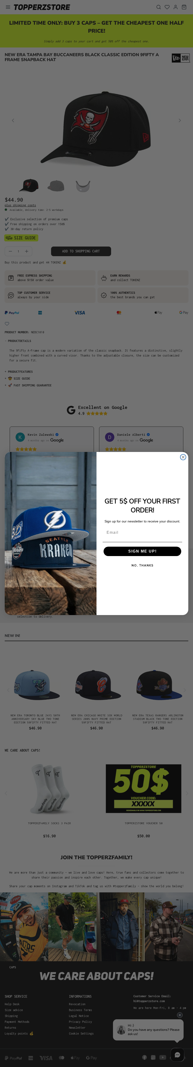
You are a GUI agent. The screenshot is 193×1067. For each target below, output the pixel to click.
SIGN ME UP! (142, 551)
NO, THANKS (142, 565)
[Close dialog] (183, 457)
